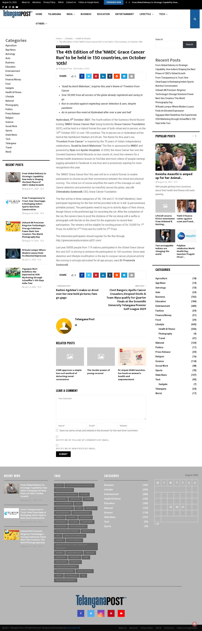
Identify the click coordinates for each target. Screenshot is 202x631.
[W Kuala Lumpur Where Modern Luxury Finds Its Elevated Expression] (13, 254)
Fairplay (59, 517)
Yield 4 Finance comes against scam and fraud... (185, 218)
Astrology (10, 54)
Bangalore (61, 499)
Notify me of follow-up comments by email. (83, 440)
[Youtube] (121, 613)
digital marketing (64, 508)
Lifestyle (145, 14)
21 (183, 507)
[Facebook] (80, 613)
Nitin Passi (60, 557)
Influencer (61, 526)
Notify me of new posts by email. (76, 449)
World (8, 152)
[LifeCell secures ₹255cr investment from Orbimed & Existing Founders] (165, 205)
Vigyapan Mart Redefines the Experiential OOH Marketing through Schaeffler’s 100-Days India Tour (33, 276)
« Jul (156, 524)
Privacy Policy (49, 2)
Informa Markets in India (67, 531)
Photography (12, 105)
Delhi (78, 504)
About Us (26, 2)
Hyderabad (61, 522)
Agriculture (11, 45)
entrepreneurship (82, 513)
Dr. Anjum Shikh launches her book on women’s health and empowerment (131, 374)
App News (11, 50)
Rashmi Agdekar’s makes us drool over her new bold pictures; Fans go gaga (77, 294)
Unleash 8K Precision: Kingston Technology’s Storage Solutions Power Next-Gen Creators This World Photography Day (33, 230)
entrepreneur (62, 513)
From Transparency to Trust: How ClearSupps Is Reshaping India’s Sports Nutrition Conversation (33, 203)
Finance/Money (13, 79)
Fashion (9, 75)
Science (9, 122)
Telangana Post (65, 69)
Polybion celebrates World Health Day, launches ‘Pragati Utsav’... (186, 251)
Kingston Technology (74, 536)
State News (11, 135)
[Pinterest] (111, 613)
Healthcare (85, 517)
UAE (83, 576)
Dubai (79, 508)
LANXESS (59, 540)
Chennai (88, 499)
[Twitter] (90, 613)
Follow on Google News (89, 2)
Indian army (87, 522)
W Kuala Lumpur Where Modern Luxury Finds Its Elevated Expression (34, 252)
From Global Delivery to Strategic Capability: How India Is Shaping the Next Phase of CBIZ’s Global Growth (34, 179)
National (10, 101)
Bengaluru (75, 499)
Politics (9, 109)
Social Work (11, 126)
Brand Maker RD (73, 628)
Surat (59, 576)
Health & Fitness (63, 47)
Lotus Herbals (74, 540)
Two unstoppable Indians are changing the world (164, 250)
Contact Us (71, 2)
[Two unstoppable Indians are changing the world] (165, 235)
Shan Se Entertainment (66, 566)
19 (170, 507)
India (69, 14)
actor (59, 485)
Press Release (13, 113)
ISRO (58, 536)
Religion (9, 118)
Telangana (54, 14)
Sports (9, 130)
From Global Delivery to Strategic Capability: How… (155, 2)
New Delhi (90, 553)
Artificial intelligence (66, 494)
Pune (86, 557)
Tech (162, 14)
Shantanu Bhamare (64, 571)
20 (177, 507)
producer (74, 557)
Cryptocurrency (63, 504)
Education (103, 14)
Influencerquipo (78, 526)
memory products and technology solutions (71, 546)
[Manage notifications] (194, 624)
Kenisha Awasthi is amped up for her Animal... (173, 176)
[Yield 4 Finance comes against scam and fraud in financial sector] (186, 205)
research (75, 562)
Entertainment (124, 14)
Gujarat (72, 517)
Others (40, 23)
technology (71, 576)
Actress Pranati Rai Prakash (79, 485)
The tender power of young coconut (98, 371)
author (84, 494)
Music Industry (74, 553)
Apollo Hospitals (64, 490)
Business (86, 14)
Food (8, 84)
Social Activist (85, 571)
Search (159, 39)
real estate (61, 562)
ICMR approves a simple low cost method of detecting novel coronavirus (69, 374)
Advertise (36, 2)
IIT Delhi (74, 522)
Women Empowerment (65, 580)
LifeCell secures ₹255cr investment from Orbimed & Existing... (165, 220)
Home (39, 14)
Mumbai (59, 553)
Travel (9, 147)
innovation (88, 531)
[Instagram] (101, 613)
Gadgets (10, 88)
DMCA (60, 2)
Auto (8, 58)
